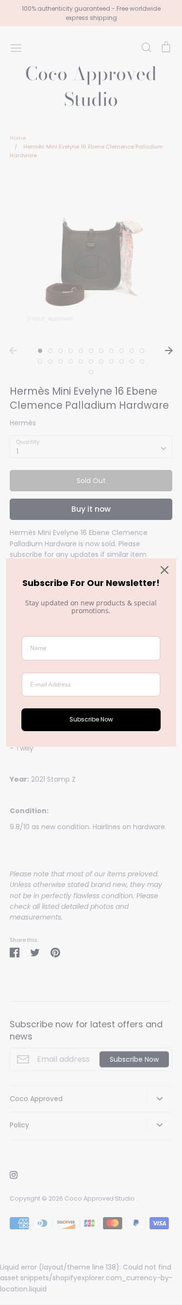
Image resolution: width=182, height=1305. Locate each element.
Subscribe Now (91, 719)
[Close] (164, 570)
